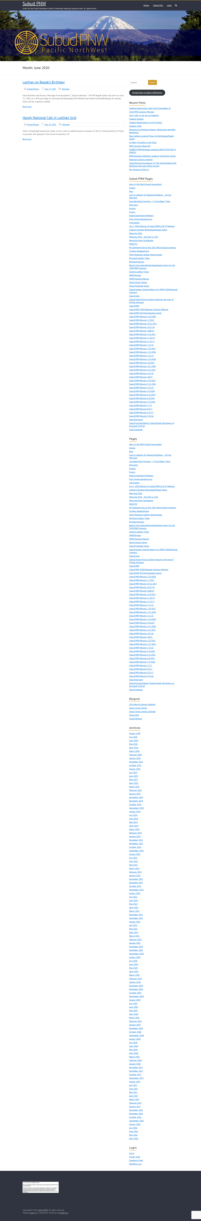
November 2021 (136, 918)
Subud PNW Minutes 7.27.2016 (142, 402)
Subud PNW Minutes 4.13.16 (141, 373)
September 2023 (136, 850)
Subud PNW (34, 3)
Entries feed (134, 1157)
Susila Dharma (135, 718)
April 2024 (133, 826)
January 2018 (135, 1064)
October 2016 (135, 1117)
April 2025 (133, 783)
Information (134, 222)
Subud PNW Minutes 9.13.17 (141, 412)
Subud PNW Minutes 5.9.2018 (142, 391)
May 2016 (133, 1135)
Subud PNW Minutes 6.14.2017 (142, 394)
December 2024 (136, 797)
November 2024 (136, 801)
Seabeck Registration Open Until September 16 (150, 108)
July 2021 (133, 925)
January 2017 (135, 1106)
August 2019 (134, 1000)
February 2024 (135, 833)
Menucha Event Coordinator (141, 240)
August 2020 (134, 957)
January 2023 (135, 875)
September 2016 (136, 1120)
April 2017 (133, 1096)
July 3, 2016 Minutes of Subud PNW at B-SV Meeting (152, 226)
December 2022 (136, 879)
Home (146, 5)
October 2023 (135, 847)
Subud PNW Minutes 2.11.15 (141, 345)
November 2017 (136, 1071)
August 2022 (134, 893)
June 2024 (133, 818)
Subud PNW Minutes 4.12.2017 (142, 370)
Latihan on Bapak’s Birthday (44, 82)
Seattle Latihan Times (139, 271)
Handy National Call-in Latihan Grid (49, 117)
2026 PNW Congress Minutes (141, 112)
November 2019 (136, 989)
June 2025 (133, 776)
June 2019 (133, 1007)
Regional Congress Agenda (141, 159)
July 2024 (133, 815)
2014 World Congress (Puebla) (142, 704)
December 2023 (136, 840)
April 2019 (133, 1014)
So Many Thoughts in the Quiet (143, 142)
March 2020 (134, 975)
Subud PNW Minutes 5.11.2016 (142, 384)
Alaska (132, 188)
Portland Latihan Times (139, 258)
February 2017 (135, 1103)
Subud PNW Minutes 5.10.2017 (142, 380)
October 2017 (135, 1074)
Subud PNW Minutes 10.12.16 (142, 327)
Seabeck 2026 (135, 126)
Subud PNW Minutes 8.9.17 (140, 409)
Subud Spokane (136, 429)
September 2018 (136, 1035)
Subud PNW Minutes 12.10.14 (142, 338)
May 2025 (133, 779)
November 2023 (136, 843)
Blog (131, 191)
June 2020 (133, 964)
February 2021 (135, 939)
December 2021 (136, 914)
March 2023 (134, 868)
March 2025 (134, 786)
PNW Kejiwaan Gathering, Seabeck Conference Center (152, 156)
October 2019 (135, 993)
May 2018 (133, 1049)
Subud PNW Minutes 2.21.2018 (142, 352)
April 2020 (133, 971)
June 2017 (133, 1088)
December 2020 (136, 946)
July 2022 (133, 897)
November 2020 (136, 950)
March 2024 (134, 829)
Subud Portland (136, 419)
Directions (133, 205)
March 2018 (134, 1056)
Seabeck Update (136, 119)
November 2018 (136, 1028)
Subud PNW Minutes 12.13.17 (142, 341)
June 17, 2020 (50, 89)
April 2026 (133, 747)
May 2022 (133, 904)
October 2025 (135, 765)
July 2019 (133, 1003)
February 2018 (135, 1060)
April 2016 (133, 1138)
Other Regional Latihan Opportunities (145, 254)
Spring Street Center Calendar (142, 711)
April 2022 (133, 907)
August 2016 (134, 1124)
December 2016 (136, 1110)
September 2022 (136, 889)
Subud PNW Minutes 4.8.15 (140, 377)
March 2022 (134, 911)
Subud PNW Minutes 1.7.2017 (141, 320)
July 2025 (133, 772)
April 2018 (133, 1053)
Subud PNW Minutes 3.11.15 (141, 355)
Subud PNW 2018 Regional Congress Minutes (148, 309)
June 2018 (133, 1046)
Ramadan (65, 89)
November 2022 (136, 882)
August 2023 (134, 854)
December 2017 (136, 1067)
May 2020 (133, 968)
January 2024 (135, 836)
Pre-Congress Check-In (139, 169)
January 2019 (135, 1025)
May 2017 (133, 1092)
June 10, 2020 (50, 124)
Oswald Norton (33, 89)
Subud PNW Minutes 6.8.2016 (142, 398)
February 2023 (135, 872)
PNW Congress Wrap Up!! (140, 146)
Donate (132, 208)
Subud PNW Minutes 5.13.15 (141, 387)
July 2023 (133, 858)
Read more (27, 106)
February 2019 (135, 1021)
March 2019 (134, 1017)
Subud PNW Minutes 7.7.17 (140, 405)
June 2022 (133, 900)
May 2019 (133, 1010)
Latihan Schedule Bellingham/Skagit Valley (148, 230)
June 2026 (133, 740)
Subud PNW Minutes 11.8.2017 (142, 334)
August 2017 (134, 1081)
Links (169, 5)
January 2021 (135, 943)
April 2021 (133, 932)
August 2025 (134, 769)
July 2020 (133, 961)
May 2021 (133, 929)
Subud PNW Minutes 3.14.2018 (142, 359)
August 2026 (134, 733)
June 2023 (133, 861)
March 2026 (134, 751)
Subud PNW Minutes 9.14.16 (141, 416)
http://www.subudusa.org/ (140, 219)
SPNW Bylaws (135, 275)
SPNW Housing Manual (139, 279)
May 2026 (133, 744)
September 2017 (136, 1078)
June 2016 (133, 1131)
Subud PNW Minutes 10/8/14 (141, 331)
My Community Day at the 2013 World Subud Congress (152, 247)
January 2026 (135, 758)
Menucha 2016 (135, 233)
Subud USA (158, 5)
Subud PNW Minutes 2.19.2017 (142, 348)
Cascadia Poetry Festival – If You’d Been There (149, 201)
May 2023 (133, 865)
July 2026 (133, 737)
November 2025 (136, 762)
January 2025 (135, 794)
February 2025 (135, 790)
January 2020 (135, 982)
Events (132, 212)
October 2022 (135, 886)
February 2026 (135, 754)
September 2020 (136, 953)
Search (152, 82)
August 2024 (134, 811)
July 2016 (133, 1128)
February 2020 (135, 978)
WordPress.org (135, 1164)
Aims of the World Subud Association (145, 184)
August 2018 (134, 1039)
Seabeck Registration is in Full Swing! (145, 122)
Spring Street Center (138, 282)
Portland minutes (136, 261)
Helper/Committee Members (141, 215)
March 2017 (134, 1099)
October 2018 (135, 1032)
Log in (131, 1153)
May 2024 (133, 822)
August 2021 (134, 921)
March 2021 (134, 936)
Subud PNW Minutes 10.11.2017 (143, 323)
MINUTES (133, 244)
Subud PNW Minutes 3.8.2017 (142, 362)
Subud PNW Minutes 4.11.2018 (142, 366)
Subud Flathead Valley (139, 286)
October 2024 (135, 804)
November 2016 (136, 1113)
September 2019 (136, 996)
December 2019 (136, 985)
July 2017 (133, 1085)
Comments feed (136, 1160)
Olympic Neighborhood (139, 251)
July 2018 (133, 1042)
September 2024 (136, 808)
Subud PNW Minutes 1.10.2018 (142, 316)
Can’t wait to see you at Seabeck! (144, 115)
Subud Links (134, 296)
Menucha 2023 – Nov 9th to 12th (143, 237)
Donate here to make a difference (147, 92)
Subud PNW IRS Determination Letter (145, 313)
